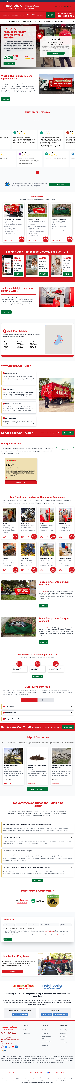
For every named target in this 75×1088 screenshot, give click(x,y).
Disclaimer (63, 1072)
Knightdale (20, 347)
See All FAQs (37, 880)
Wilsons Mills (33, 347)
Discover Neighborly (19, 1014)
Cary (5, 344)
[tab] (6, 15)
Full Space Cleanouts (65, 558)
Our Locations (63, 1036)
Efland (5, 347)
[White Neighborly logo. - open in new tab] (5, 1)
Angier (5, 341)
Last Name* (18, 922)
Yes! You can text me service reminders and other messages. (20, 928)
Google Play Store (62, 1014)
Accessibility (30, 1072)
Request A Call (7, 939)
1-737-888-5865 (67, 274)
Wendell (32, 343)
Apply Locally (45, 1045)
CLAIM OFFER (20, 482)
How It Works (6, 312)
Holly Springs (20, 344)
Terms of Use (12, 1072)
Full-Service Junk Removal (12, 219)
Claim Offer (55, 53)
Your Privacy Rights (54, 1072)
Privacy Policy (51, 931)
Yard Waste (25, 558)
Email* (29, 922)
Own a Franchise (46, 1042)
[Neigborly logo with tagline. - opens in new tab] (52, 986)
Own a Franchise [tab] (68, 6)
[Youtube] (69, 26)
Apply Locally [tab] (58, 6)
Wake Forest (33, 341)
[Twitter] (65, 26)
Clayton (6, 346)
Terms (45, 931)
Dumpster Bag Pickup (59, 219)
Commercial (47, 700)
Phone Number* (44, 922)
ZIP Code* (62, 922)
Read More (12, 971)
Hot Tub (5, 558)
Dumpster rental (43, 591)
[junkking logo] (10, 1027)
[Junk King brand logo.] (12, 7)
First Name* (6, 922)
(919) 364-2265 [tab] (65, 15)
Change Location (30, 8)
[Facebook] (62, 26)
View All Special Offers (64, 449)
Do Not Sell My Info (39, 1072)
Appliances (43, 523)
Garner (19, 343)
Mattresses (62, 523)
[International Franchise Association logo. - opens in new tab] (4, 1051)
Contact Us (45, 1033)
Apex (5, 343)
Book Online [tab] (51, 15)
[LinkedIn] (72, 26)
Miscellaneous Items (46, 558)
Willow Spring (33, 344)
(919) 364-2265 (43, 274)
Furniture (5, 523)
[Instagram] (58, 26)
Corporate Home (64, 1043)
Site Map (62, 1039)
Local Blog (63, 1033)
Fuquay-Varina (21, 341)
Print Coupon (10, 477)
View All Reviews (37, 120)
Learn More (6, 99)
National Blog (63, 1030)
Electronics (25, 523)
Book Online (10, 63)
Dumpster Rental (33, 219)
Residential (30, 700)
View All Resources (36, 789)
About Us (44, 1030)
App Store (48, 1014)
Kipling (19, 346)
